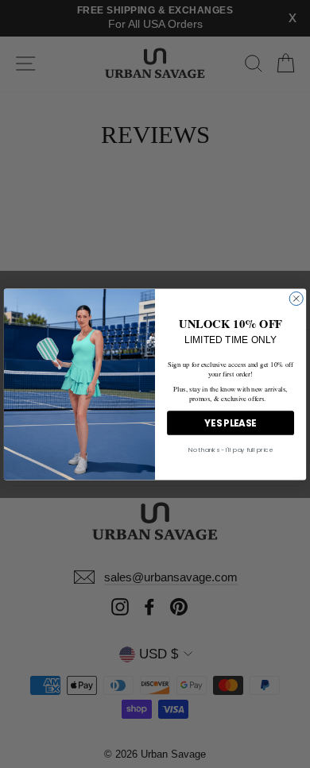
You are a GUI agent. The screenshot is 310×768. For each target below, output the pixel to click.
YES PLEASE (230, 422)
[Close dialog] (296, 298)
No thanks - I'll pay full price (230, 450)
